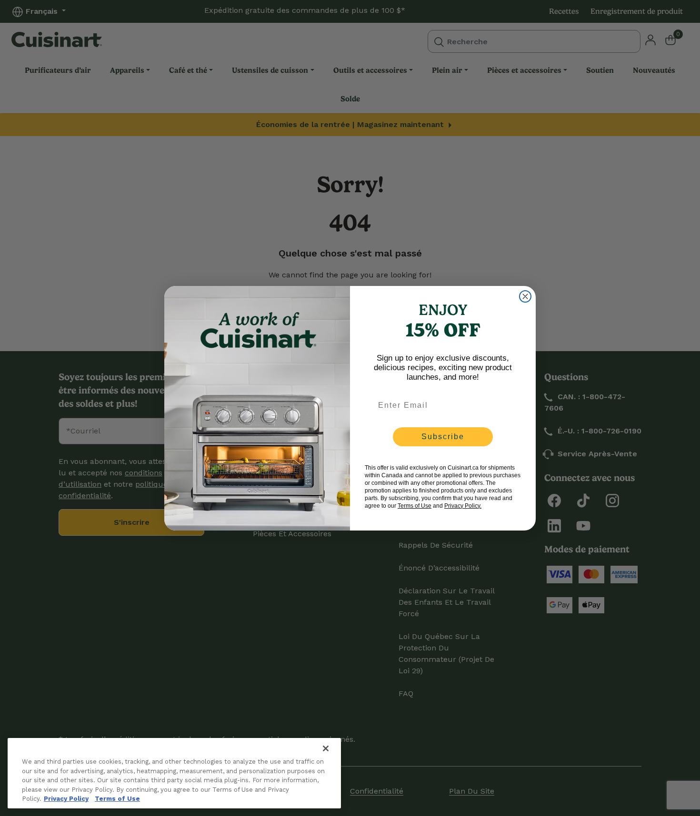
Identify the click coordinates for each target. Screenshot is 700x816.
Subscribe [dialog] (442, 437)
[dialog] (525, 296)
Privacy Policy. (462, 505)
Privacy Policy (66, 798)
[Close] (325, 748)
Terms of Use (117, 798)
